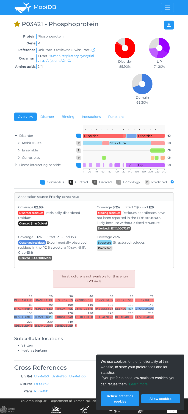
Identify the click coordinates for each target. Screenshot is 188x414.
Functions (116, 117)
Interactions (91, 117)
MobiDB (44, 7)
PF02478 (41, 391)
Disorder (47, 117)
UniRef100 (77, 376)
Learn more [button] (138, 384)
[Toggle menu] (167, 7)
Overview (25, 117)
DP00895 (41, 384)
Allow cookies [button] (160, 399)
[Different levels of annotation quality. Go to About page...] (172, 182)
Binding (68, 117)
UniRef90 (59, 376)
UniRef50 (42, 376)
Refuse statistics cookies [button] (120, 398)
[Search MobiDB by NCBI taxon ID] (68, 61)
